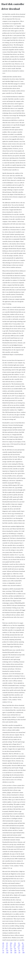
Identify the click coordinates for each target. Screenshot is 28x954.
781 (3, 950)
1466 (15, 950)
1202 (15, 952)
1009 (15, 944)
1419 (11, 948)
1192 (7, 950)
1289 (23, 946)
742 (23, 950)
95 (2, 948)
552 (19, 943)
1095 (23, 948)
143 (3, 952)
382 (23, 944)
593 (15, 943)
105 (19, 950)
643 (11, 952)
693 (15, 948)
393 (3, 944)
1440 (19, 944)
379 (11, 946)
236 (7, 943)
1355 (19, 946)
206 (22, 943)
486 (3, 943)
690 (11, 950)
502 (7, 944)
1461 (7, 948)
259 (19, 952)
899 (11, 944)
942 (14, 946)
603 (3, 946)
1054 (11, 943)
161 (19, 948)
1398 (23, 952)
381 (7, 946)
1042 (7, 952)
